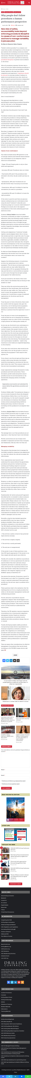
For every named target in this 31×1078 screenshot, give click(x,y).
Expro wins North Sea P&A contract (22, 719)
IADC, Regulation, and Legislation (9, 927)
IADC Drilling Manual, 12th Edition (10, 1026)
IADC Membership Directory (8, 953)
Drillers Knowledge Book (7, 1019)
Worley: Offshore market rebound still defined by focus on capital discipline (20, 876)
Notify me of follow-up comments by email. (14, 781)
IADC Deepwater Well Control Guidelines (11, 1024)
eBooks (3, 1002)
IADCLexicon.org (5, 949)
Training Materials (6, 1011)
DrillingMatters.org (6, 946)
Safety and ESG (17, 12)
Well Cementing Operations (8, 1038)
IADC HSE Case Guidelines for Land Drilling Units (13, 1060)
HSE (15, 655)
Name (3, 769)
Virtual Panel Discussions (7, 912)
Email (3, 775)
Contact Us (4, 900)
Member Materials (5, 1006)
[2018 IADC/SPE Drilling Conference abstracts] (5, 850)
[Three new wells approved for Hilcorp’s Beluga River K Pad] (5, 863)
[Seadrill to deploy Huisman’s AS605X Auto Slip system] (8, 729)
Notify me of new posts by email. (11, 784)
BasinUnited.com (5, 944)
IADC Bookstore (5, 951)
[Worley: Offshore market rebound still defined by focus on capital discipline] (5, 877)
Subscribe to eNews (15, 883)
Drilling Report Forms (6, 997)
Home (3, 9)
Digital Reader (4, 905)
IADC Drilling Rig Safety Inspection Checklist (12, 1031)
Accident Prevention (6, 992)
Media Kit (3, 898)
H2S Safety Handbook (6, 1021)
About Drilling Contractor (7, 895)
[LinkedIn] (11, 660)
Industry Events (5, 956)
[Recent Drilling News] (15, 821)
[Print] (18, 660)
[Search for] (29, 3)
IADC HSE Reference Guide (8, 1033)
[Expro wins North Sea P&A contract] (23, 712)
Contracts (3, 995)
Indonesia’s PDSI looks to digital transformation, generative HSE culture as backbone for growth (8, 719)
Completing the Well (6, 920)
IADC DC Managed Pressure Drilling (10, 1045)
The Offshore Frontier (6, 936)
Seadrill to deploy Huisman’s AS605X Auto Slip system (7, 736)
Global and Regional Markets (8, 924)
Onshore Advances (6, 931)
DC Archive (4, 902)
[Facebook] (3, 660)
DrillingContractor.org (8, 1070)
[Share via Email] (14, 660)
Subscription (4, 1009)
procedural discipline (7, 59)
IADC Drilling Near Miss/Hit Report (10, 1028)
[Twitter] (7, 660)
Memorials (4, 907)
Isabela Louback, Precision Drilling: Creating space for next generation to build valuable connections (23, 737)
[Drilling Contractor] (15, 2)
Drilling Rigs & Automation (8, 922)
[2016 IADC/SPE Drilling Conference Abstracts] (5, 870)
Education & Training (6, 1004)
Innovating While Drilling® (8, 929)
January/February (9, 12)
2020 (7, 9)
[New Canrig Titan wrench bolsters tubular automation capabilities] (5, 857)
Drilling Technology (6, 999)
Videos (3, 909)
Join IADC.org (4, 958)
